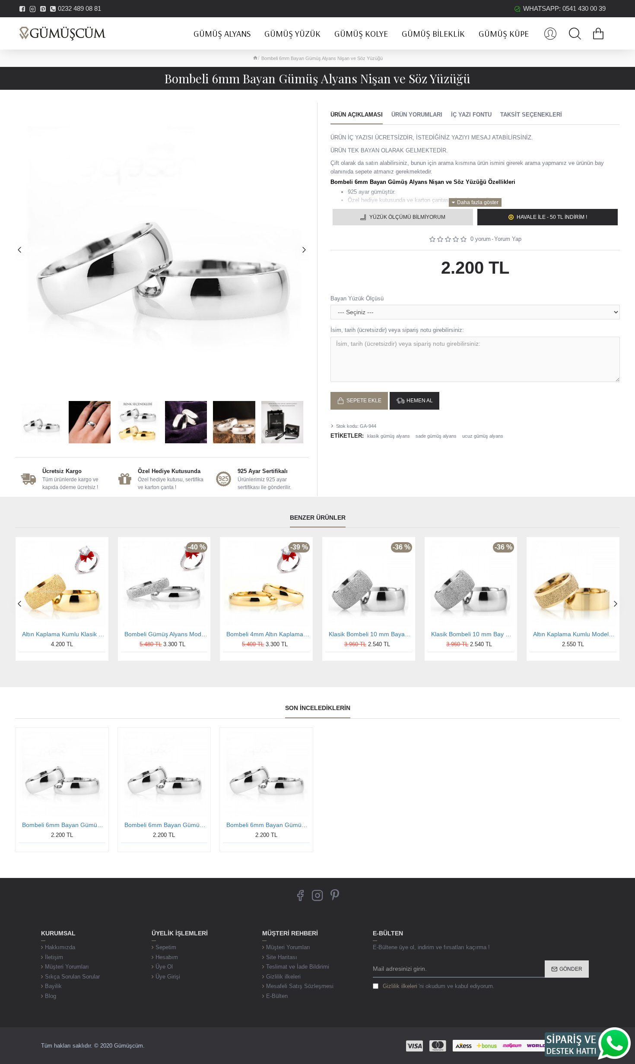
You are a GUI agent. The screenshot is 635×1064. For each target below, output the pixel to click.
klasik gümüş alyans (388, 436)
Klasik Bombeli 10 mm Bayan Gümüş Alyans (370, 634)
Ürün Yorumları (416, 114)
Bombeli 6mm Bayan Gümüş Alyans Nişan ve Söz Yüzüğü (63, 824)
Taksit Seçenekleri (531, 114)
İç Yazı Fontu (471, 114)
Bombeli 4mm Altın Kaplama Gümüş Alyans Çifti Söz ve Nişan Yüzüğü (268, 634)
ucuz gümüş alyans (482, 436)
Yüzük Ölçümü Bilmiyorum (407, 217)
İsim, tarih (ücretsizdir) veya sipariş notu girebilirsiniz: (397, 330)
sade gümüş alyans (436, 436)
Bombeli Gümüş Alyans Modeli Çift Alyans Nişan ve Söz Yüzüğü (166, 634)
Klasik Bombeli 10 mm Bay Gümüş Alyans (472, 634)
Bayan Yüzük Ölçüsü (357, 298)
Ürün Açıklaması (356, 114)
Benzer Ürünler (318, 517)
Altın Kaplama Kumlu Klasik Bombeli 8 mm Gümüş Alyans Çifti (63, 634)
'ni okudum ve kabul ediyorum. (439, 986)
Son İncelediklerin (317, 707)
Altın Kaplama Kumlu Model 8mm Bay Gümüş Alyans (574, 634)
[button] (19, 249)
